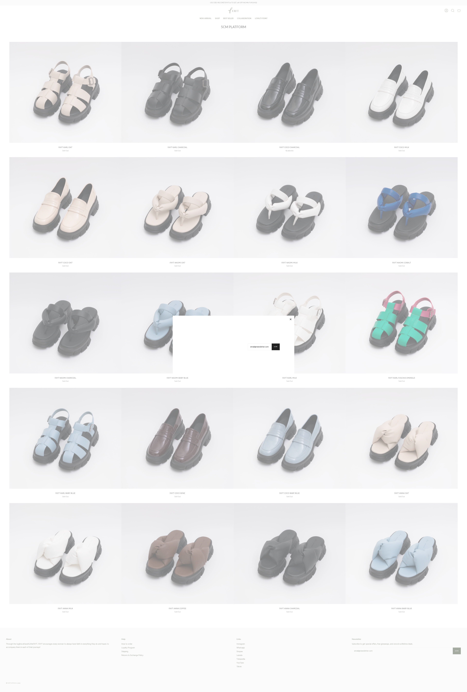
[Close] (290, 319)
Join (276, 347)
